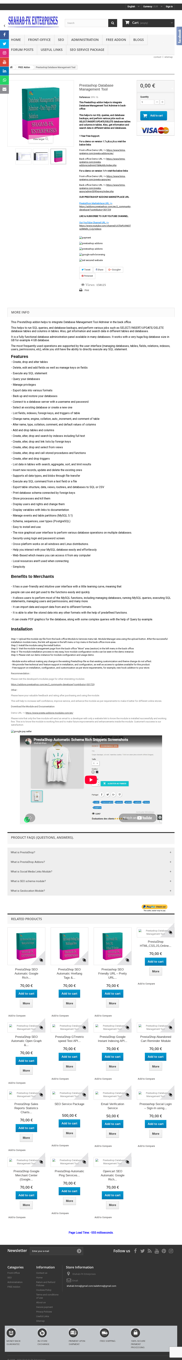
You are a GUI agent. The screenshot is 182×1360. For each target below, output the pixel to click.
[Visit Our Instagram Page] (4, 53)
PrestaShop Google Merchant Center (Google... (26, 1175)
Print (87, 290)
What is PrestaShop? (23, 852)
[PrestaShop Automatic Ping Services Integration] (69, 1162)
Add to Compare (16, 1015)
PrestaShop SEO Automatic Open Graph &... (26, 1041)
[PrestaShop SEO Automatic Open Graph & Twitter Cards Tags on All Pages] (26, 1027)
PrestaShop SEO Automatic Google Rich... (26, 973)
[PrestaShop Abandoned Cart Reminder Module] (156, 1027)
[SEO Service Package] (69, 1095)
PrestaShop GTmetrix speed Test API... (69, 1039)
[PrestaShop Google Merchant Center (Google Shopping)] (26, 1162)
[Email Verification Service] (112, 1095)
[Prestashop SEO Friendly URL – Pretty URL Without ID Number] (112, 946)
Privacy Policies (44, 1311)
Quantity (144, 96)
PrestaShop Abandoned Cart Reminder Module (155, 1039)
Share (100, 269)
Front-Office (39, 40)
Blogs (138, 40)
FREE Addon (116, 40)
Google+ (116, 269)
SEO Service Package (87, 49)
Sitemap (40, 1321)
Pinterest (88, 276)
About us (41, 1302)
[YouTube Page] (4, 62)
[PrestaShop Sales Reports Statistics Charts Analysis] (26, 1095)
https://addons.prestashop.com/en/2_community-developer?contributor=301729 (52, 684)
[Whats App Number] (4, 80)
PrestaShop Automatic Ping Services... (69, 1173)
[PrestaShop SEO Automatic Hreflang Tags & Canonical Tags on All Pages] (69, 946)
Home (16, 40)
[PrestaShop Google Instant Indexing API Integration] (112, 1027)
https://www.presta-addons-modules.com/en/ (49, 713)
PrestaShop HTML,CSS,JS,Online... (155, 944)
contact (157, 57)
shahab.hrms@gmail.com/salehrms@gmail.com (91, 1286)
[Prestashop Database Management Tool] (23, 156)
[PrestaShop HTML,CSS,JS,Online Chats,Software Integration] (156, 932)
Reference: (84, 97)
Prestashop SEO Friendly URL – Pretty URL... (112, 973)
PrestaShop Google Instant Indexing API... (112, 1039)
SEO (61, 40)
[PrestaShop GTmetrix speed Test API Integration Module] (69, 1027)
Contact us (41, 1273)
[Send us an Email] (4, 89)
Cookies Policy (43, 1290)
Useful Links (52, 49)
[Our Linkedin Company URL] (4, 71)
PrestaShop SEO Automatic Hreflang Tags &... (69, 973)
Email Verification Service (112, 1106)
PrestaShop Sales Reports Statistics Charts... (26, 1108)
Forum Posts (22, 49)
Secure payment (44, 1307)
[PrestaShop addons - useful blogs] (33, 21)
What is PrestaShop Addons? (28, 862)
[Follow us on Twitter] (4, 43)
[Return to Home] (11, 67)
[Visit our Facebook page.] (4, 34)
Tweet (87, 269)
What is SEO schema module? (28, 881)
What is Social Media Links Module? (31, 871)
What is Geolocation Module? (28, 890)
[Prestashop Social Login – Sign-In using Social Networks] (156, 1095)
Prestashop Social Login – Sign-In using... (156, 1106)
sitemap (168, 57)
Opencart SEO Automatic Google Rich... (112, 1175)
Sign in (169, 6)
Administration (85, 40)
